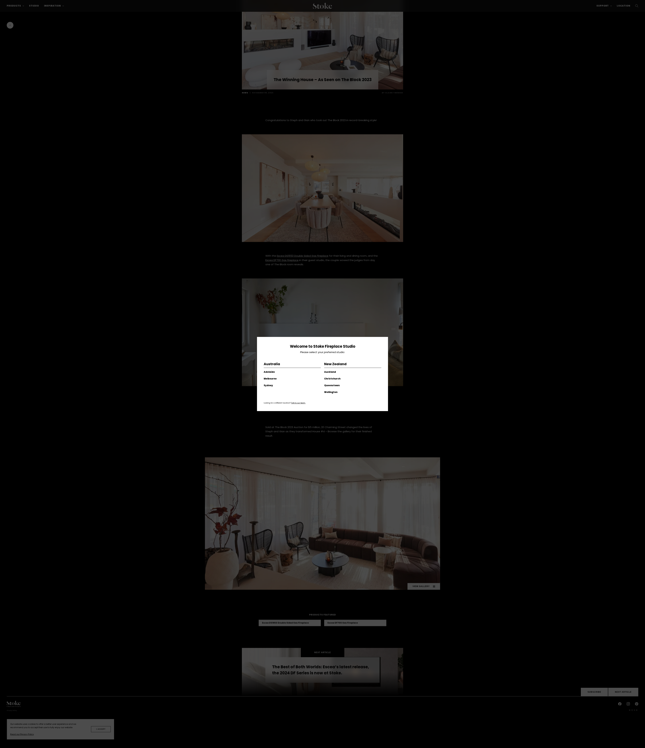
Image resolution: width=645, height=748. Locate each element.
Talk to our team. (298, 403)
